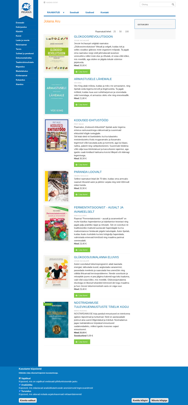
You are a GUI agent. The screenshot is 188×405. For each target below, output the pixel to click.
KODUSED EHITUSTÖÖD (91, 120)
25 (114, 31)
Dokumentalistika (24, 58)
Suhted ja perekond (25, 53)
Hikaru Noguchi (81, 176)
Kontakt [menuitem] (105, 12)
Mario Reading (80, 311)
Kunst (18, 36)
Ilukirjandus (21, 27)
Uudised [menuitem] (89, 12)
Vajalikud (26, 378)
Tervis (18, 49)
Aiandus (19, 84)
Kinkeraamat (21, 75)
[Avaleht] (24, 10)
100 (127, 31)
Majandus (20, 67)
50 (120, 31)
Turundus (26, 391)
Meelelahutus (22, 71)
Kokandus (20, 80)
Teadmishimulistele (25, 62)
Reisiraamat (21, 45)
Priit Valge (79, 124)
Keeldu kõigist (140, 400)
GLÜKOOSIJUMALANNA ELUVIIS (96, 257)
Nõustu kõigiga (159, 400)
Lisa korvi (83, 71)
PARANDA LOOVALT (88, 172)
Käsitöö (19, 31)
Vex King (78, 83)
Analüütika (26, 385)
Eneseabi (20, 23)
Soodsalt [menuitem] (74, 12)
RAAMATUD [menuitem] (52, 13)
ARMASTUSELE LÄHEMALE (93, 79)
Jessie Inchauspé (81, 40)
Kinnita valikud (27, 400)
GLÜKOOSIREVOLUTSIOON (93, 36)
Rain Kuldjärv (80, 216)
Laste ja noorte (22, 40)
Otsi (174, 4)
